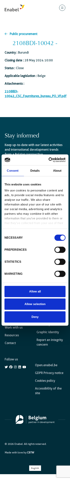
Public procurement (23, 34)
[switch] (60, 250)
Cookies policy (45, 381)
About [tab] (57, 170)
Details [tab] (35, 170)
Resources (12, 335)
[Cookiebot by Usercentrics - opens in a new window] (49, 159)
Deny (35, 316)
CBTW (30, 452)
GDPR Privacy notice (49, 373)
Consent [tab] (12, 170)
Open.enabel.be (46, 365)
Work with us (14, 327)
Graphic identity (48, 332)
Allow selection (35, 304)
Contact (10, 343)
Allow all (35, 291)
